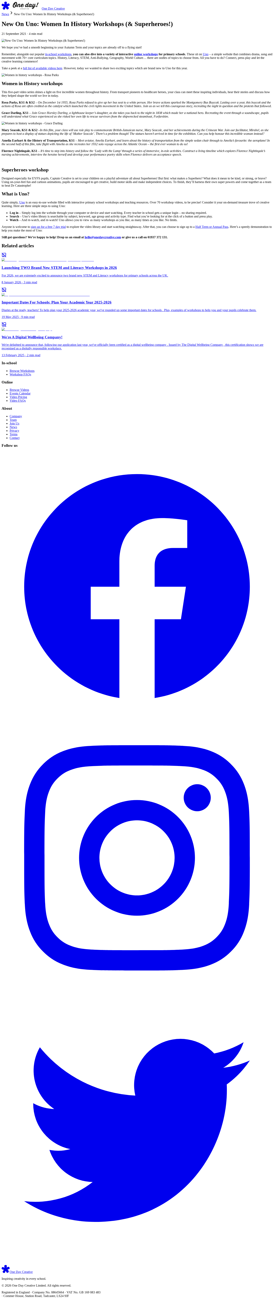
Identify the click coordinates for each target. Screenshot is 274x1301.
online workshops (146, 54)
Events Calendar (20, 393)
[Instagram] (137, 992)
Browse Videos (19, 389)
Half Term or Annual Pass (211, 226)
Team (13, 420)
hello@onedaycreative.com (103, 237)
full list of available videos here (42, 68)
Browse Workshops (22, 370)
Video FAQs (18, 400)
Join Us (14, 423)
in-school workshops (58, 54)
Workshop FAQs (20, 374)
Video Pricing (18, 397)
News (5, 14)
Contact (14, 438)
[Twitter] (137, 1263)
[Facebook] (137, 720)
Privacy (14, 430)
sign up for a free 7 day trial (48, 226)
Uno (205, 54)
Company (16, 416)
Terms (13, 434)
